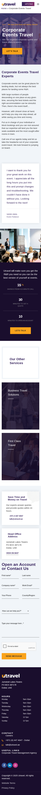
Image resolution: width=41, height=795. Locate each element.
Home (4, 8)
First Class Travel (14, 443)
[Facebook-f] (4, 765)
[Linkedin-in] (9, 765)
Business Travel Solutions (17, 392)
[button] (28, 4)
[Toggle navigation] (38, 4)
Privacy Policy (8, 788)
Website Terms (8, 783)
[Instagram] (15, 765)
